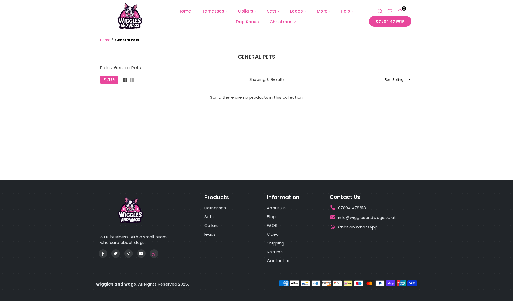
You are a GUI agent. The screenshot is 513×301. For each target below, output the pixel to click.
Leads (296, 11)
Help (345, 11)
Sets (272, 11)
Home (184, 11)
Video (273, 234)
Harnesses (212, 11)
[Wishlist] (390, 11)
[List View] (132, 80)
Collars (245, 11)
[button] (400, 11)
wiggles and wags (116, 284)
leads (210, 234)
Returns (275, 252)
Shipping (275, 243)
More (322, 11)
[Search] (380, 11)
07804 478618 (390, 21)
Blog (271, 216)
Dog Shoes (247, 22)
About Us (276, 208)
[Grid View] (125, 80)
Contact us (278, 260)
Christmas (281, 22)
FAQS (272, 225)
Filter (109, 79)
